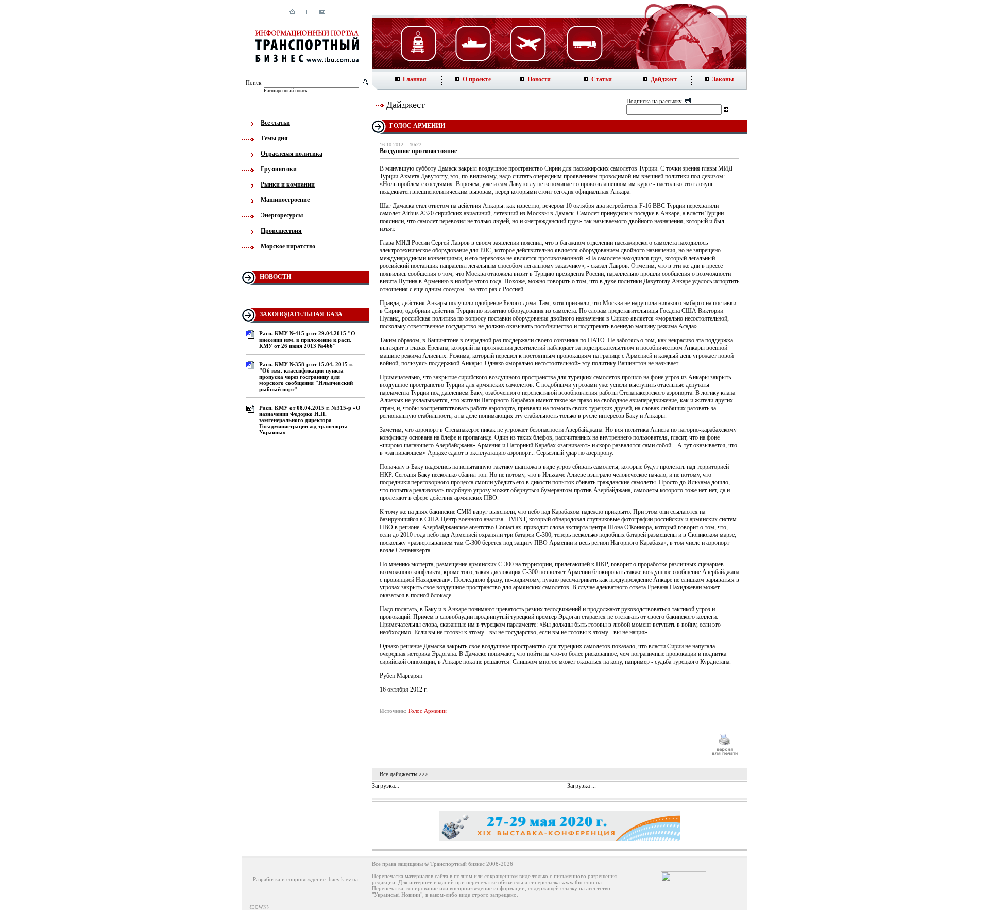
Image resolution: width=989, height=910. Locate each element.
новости (275, 276)
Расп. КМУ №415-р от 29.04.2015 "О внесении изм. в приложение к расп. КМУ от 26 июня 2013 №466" (307, 339)
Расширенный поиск (286, 90)
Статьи (601, 79)
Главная (415, 79)
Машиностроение (285, 200)
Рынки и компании (288, 184)
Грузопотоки (279, 169)
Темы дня (274, 138)
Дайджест (664, 79)
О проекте (477, 79)
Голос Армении (427, 710)
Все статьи (275, 122)
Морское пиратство (288, 246)
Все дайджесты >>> (404, 774)
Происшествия (281, 230)
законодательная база (301, 314)
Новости (539, 79)
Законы (723, 79)
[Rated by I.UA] (683, 885)
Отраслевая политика (291, 153)
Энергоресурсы (282, 215)
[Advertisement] (540, 744)
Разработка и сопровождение (289, 879)
